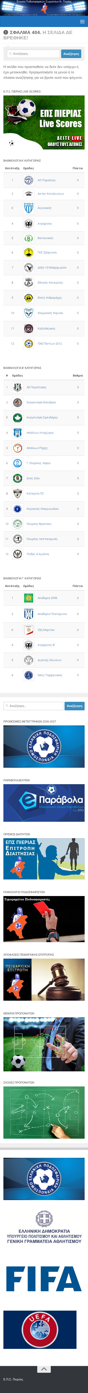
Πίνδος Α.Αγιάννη (38, 554)
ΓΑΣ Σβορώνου (47, 252)
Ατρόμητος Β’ (46, 645)
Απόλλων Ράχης (37, 448)
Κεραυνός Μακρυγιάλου (43, 508)
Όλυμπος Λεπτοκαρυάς (42, 539)
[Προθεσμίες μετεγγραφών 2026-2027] (44, 766)
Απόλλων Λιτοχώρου (40, 432)
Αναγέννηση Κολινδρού (41, 402)
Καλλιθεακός (47, 328)
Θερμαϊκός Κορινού (50, 313)
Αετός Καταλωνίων (51, 193)
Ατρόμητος (45, 223)
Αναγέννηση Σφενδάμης (42, 417)
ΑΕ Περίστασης (37, 387)
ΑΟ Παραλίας (47, 180)
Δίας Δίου (33, 478)
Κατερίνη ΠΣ (35, 493)
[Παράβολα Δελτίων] (44, 820)
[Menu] (82, 21)
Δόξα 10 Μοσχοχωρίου (52, 267)
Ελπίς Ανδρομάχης (50, 297)
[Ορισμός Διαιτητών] (44, 878)
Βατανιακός (45, 238)
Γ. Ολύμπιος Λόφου (39, 463)
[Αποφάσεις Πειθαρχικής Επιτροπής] (44, 999)
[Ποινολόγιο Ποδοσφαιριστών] (44, 941)
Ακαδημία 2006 (47, 598)
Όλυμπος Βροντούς (39, 524)
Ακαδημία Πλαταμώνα (52, 614)
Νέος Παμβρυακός (50, 675)
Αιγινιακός (45, 208)
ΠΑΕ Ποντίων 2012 (50, 343)
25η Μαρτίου (46, 630)
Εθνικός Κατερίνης (50, 282)
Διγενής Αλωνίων (49, 660)
